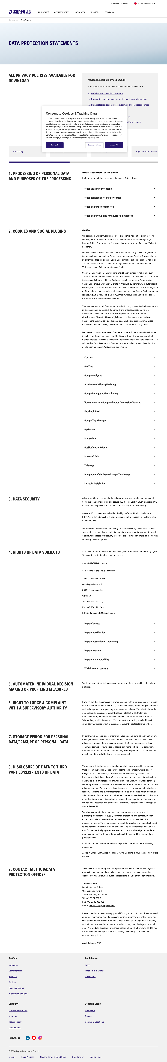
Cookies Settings (94, 145)
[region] (84, 129)
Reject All (54, 145)
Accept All (114, 145)
